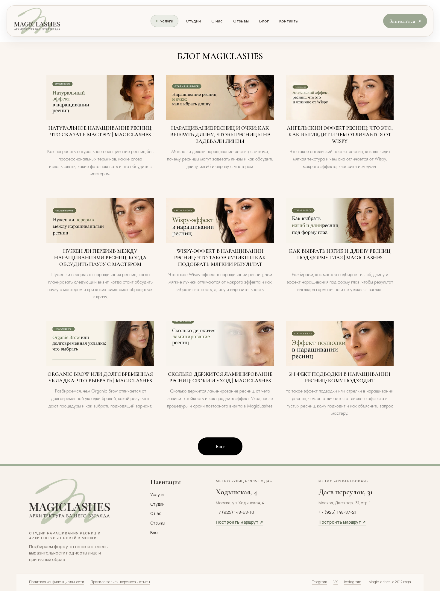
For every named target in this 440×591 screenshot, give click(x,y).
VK (335, 581)
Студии (193, 21)
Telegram (319, 581)
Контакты (289, 21)
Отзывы (241, 21)
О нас (217, 21)
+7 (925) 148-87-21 (337, 512)
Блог (264, 21)
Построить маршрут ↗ (239, 522)
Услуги (166, 21)
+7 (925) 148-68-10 (235, 512)
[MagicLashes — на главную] (38, 21)
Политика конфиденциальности (56, 581)
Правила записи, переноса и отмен (120, 581)
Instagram (352, 581)
